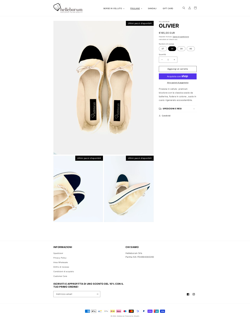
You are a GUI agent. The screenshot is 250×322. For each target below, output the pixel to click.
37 (163, 49)
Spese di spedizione (181, 37)
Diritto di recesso (61, 267)
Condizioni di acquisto (63, 271)
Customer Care (60, 276)
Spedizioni (58, 253)
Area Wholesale (60, 262)
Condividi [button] (166, 116)
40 (190, 49)
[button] (114, 8)
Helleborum (121, 316)
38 (172, 49)
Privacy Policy (59, 258)
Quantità (162, 54)
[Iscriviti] (97, 294)
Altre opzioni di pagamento (177, 82)
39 (181, 49)
